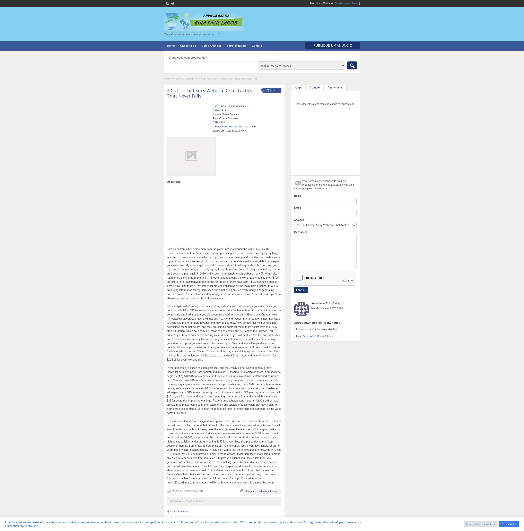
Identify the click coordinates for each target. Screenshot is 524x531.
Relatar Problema (180, 511)
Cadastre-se (343, 3)
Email (297, 207)
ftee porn (250, 491)
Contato (257, 45)
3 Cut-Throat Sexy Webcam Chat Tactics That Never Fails (209, 93)
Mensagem (300, 232)
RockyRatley (333, 303)
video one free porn (269, 491)
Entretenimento (236, 45)
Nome (297, 195)
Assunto (299, 220)
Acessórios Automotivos (185, 78)
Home (171, 45)
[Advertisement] (224, 214)
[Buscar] (352, 65)
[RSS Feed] (167, 3)
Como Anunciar (211, 45)
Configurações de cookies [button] (480, 523)
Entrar (355, 3)
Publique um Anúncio (332, 45)
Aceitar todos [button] (509, 523)
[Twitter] (172, 3)
